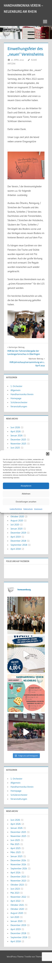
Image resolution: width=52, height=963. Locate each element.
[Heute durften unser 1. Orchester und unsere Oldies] (26, 615)
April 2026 (16, 431)
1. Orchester (16, 386)
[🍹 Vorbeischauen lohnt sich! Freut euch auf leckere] (26, 693)
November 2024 (18, 864)
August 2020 (17, 520)
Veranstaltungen (19, 406)
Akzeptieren (26, 485)
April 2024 (16, 872)
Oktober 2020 (17, 516)
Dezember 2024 (18, 860)
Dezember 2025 (18, 439)
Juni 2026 (15, 427)
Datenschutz (28, 509)
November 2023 (18, 880)
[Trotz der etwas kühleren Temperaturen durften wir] (26, 732)
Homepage (16, 398)
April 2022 (16, 900)
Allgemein (16, 390)
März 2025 (16, 852)
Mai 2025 (15, 844)
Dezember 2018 (18, 540)
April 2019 (16, 536)
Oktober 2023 (17, 884)
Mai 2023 (15, 892)
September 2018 (19, 544)
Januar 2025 (17, 856)
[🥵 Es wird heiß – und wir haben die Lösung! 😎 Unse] (26, 654)
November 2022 (18, 896)
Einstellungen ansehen (26, 501)
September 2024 (19, 868)
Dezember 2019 (18, 532)
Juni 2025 (15, 447)
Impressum (38, 509)
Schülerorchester (19, 402)
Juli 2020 (15, 524)
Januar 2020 (17, 528)
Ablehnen (26, 493)
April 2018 (16, 548)
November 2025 (18, 443)
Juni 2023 (15, 888)
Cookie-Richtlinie (16, 509)
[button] (47, 453)
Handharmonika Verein (22, 394)
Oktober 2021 (17, 904)
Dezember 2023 (18, 876)
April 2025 (16, 848)
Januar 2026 (17, 435)
